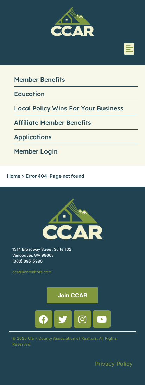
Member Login (36, 151)
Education (29, 93)
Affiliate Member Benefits (52, 122)
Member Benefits (39, 79)
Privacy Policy (114, 363)
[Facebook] (43, 319)
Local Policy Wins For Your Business (69, 108)
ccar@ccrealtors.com (32, 272)
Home (13, 176)
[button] (129, 49)
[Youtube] (102, 319)
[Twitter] (63, 319)
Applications (33, 137)
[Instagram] (82, 319)
